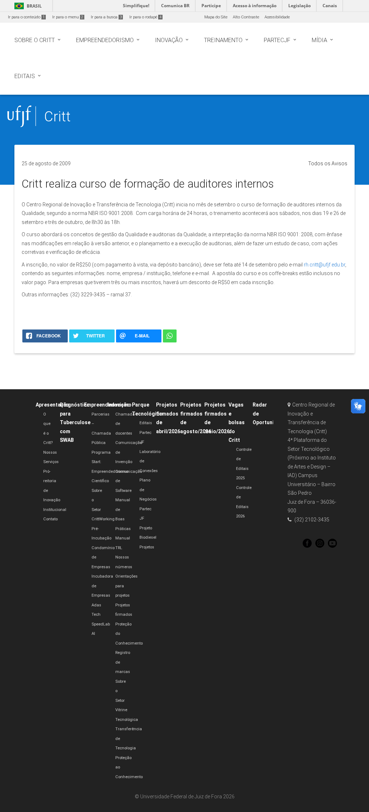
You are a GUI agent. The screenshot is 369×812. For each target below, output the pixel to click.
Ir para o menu (67, 17)
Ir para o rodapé (145, 17)
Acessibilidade (277, 17)
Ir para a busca (106, 17)
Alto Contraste (246, 17)
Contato (50, 519)
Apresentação (53, 405)
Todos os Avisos (327, 163)
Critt (57, 116)
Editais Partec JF (145, 432)
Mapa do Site (215, 17)
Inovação (119, 405)
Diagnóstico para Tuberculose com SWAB (75, 422)
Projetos (146, 547)
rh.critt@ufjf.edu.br (324, 265)
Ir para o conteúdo (26, 17)
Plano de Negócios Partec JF (148, 499)
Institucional (54, 509)
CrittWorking (103, 519)
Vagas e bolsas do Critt (236, 422)
